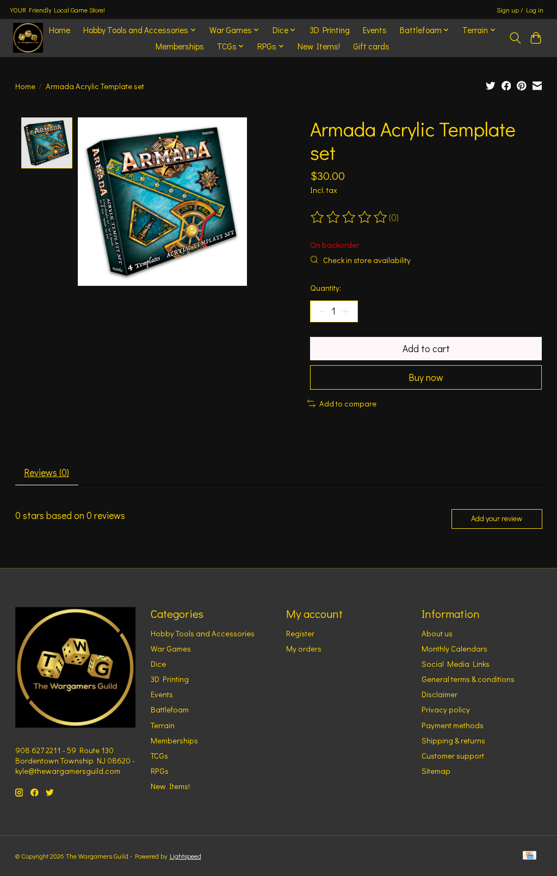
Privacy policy (446, 709)
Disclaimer (439, 694)
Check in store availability (367, 260)
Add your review (496, 518)
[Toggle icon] (515, 38)
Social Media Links (456, 664)
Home (59, 29)
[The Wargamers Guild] (28, 38)
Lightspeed (185, 856)
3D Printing (330, 29)
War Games (171, 648)
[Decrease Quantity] (322, 311)
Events (375, 29)
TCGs (159, 755)
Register (300, 633)
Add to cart (426, 348)
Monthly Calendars (454, 648)
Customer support (453, 755)
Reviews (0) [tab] (46, 472)
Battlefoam (170, 709)
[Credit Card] (529, 856)
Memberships (180, 46)
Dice (158, 664)
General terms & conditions (468, 679)
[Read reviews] (349, 217)
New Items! (319, 46)
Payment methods (453, 725)
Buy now (426, 377)
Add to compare (347, 403)
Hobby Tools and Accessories (203, 633)
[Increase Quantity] (345, 311)
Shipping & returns (453, 740)
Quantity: (325, 288)
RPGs (160, 771)
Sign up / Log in (520, 9)
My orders (303, 648)
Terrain (163, 725)
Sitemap (436, 771)
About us (437, 633)
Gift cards (371, 46)
